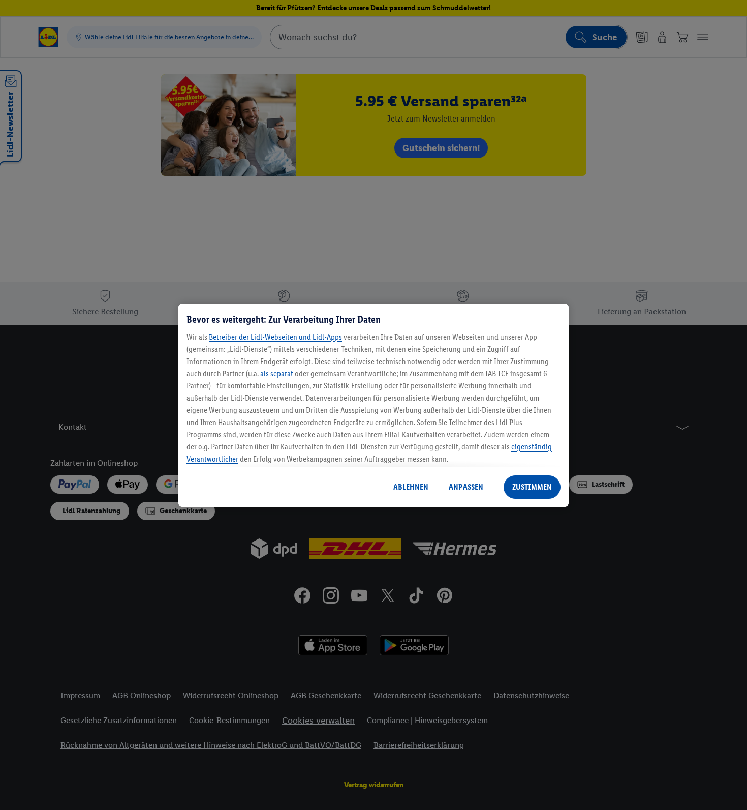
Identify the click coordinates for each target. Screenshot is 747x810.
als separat (276, 373)
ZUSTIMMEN (532, 487)
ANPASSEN (466, 487)
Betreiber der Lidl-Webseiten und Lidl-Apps (275, 337)
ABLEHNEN (410, 487)
